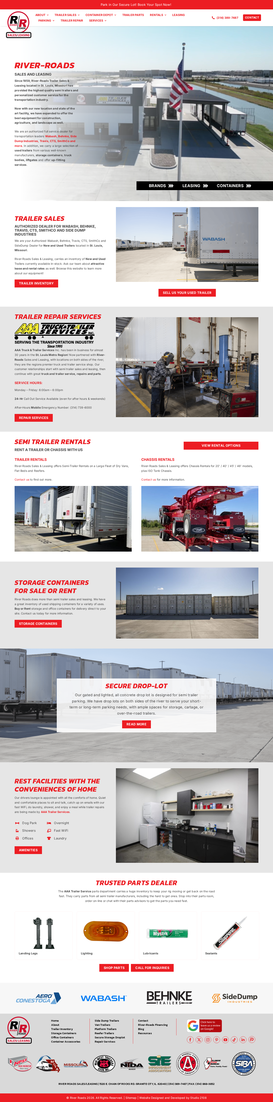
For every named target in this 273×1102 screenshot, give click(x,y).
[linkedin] (243, 1039)
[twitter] (199, 1039)
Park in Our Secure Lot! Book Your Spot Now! (136, 5)
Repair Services (105, 1042)
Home (55, 1021)
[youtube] (225, 1039)
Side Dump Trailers (107, 1021)
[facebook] (190, 1039)
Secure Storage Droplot (110, 1037)
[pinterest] (216, 1039)
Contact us (22, 479)
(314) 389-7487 (177, 1084)
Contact (143, 1021)
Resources (145, 1033)
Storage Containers (63, 1033)
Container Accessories (65, 1042)
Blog (141, 1029)
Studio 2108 (198, 1097)
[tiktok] (234, 1039)
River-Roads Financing (153, 1025)
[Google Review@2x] (204, 1020)
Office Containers (62, 1037)
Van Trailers (103, 1025)
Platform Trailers (106, 1029)
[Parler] (251, 1039)
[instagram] (207, 1039)
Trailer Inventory (62, 1029)
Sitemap (131, 1097)
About (55, 1025)
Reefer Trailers (104, 1033)
